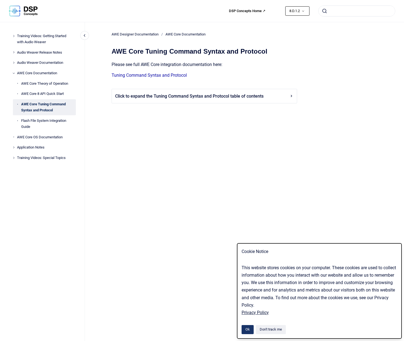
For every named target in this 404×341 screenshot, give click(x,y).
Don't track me (271, 329)
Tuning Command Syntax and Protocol (149, 75)
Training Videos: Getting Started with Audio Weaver (41, 39)
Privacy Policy (255, 312)
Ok (247, 329)
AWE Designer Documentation (135, 34)
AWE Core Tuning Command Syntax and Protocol (43, 107)
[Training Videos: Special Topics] (14, 158)
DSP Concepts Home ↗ (247, 11)
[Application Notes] (14, 147)
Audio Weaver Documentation (40, 63)
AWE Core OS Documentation (40, 137)
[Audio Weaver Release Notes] (14, 52)
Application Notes (31, 147)
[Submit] (324, 11)
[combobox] (357, 11)
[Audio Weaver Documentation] (14, 63)
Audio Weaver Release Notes (39, 52)
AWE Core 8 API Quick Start (42, 94)
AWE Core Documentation (37, 73)
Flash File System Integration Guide (43, 124)
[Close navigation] (84, 35)
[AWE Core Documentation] (14, 73)
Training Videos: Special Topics (41, 158)
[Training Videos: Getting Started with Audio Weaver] (14, 36)
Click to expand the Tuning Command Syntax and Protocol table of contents (189, 96)
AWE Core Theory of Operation (44, 83)
